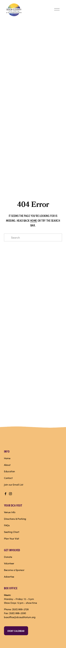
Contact (8, 478)
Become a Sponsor (14, 570)
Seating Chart (11, 531)
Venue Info (9, 512)
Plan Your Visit (11, 538)
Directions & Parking (15, 518)
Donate (8, 556)
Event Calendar (16, 630)
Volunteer (9, 563)
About (7, 464)
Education (9, 471)
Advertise (9, 576)
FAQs (7, 525)
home (33, 220)
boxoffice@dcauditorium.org (19, 617)
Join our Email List (13, 484)
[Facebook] (5, 493)
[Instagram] (10, 493)
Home (7, 458)
